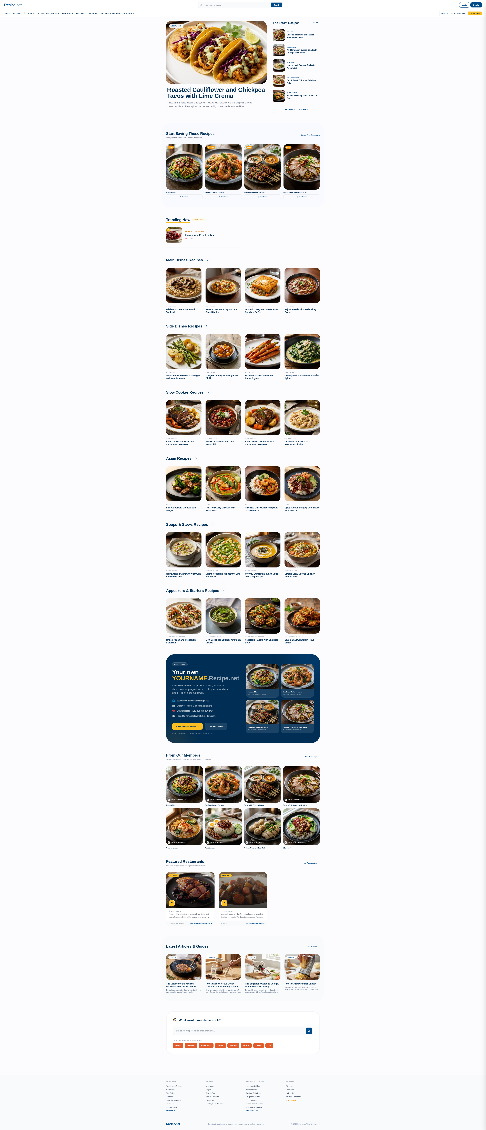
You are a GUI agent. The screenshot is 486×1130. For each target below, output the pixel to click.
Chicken (178, 1045)
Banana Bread (206, 1045)
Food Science (251, 1100)
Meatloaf (246, 1045)
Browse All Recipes (296, 110)
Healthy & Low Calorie (214, 1104)
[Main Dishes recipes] (207, 260)
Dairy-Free (210, 1100)
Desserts (93, 13)
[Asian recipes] (196, 458)
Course (31, 13)
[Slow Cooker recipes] (208, 392)
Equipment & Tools (253, 1097)
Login (464, 5)
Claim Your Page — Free (186, 726)
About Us (289, 1086)
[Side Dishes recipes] (206, 326)
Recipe (173, 1124)
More (443, 13)
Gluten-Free (210, 1093)
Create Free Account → (310, 135)
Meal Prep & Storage (254, 1107)
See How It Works (216, 726)
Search (276, 5)
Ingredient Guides (252, 1086)
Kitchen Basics (251, 1090)
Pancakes (233, 1045)
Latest (7, 13)
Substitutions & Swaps (254, 1104)
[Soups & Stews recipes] (212, 524)
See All (315, 23)
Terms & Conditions (293, 1097)
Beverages (129, 13)
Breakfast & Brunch (111, 13)
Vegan (208, 1090)
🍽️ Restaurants (458, 13)
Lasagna (220, 1045)
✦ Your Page (474, 13)
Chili (269, 1045)
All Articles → (253, 1111)
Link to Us (289, 1093)
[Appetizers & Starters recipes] (223, 590)
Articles (17, 13)
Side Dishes (81, 13)
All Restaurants (310, 863)
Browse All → (172, 1111)
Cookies (258, 1045)
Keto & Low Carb (212, 1097)
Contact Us (290, 1090)
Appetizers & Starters (48, 13)
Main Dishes (67, 13)
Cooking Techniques (253, 1093)
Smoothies (191, 1045)
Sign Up (476, 5)
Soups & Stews (171, 1107)
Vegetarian (210, 1086)
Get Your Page (311, 757)
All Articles (312, 946)
